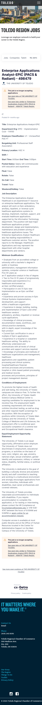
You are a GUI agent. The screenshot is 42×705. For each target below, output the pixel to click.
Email (3, 626)
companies (15, 58)
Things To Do (6, 675)
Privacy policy (15, 593)
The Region (6, 672)
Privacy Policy (7, 680)
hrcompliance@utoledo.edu (14, 508)
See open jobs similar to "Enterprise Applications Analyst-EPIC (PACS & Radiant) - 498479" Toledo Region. (21, 104)
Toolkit (4, 678)
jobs (6, 58)
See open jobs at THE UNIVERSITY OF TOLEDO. (22, 97)
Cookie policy (26, 593)
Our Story (5, 670)
